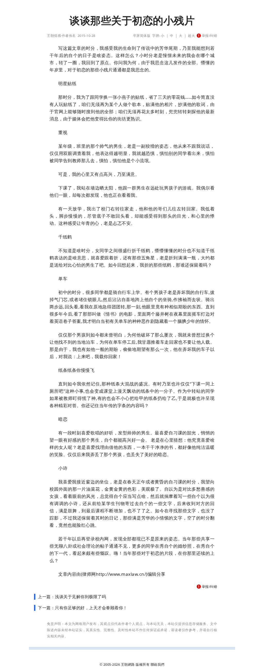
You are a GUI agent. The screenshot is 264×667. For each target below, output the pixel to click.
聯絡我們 (157, 664)
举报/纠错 (209, 35)
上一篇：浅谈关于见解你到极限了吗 (72, 596)
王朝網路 (128, 664)
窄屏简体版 (142, 35)
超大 (191, 35)
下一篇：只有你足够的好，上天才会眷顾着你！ (82, 608)
